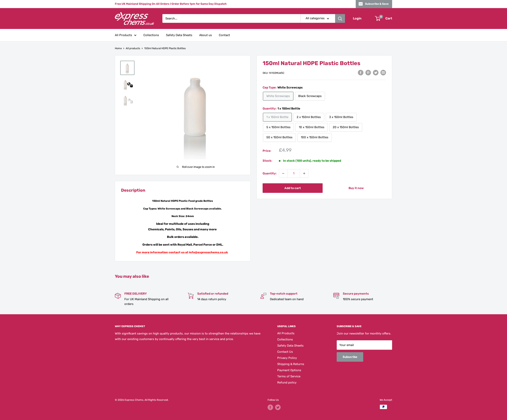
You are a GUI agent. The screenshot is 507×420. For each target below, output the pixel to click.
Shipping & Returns (290, 364)
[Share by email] (383, 72)
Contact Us (285, 352)
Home (118, 48)
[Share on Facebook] (360, 72)
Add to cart (292, 188)
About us (205, 35)
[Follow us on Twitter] (278, 407)
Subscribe (350, 357)
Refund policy (286, 382)
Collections (151, 35)
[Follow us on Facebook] (270, 407)
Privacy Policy (287, 358)
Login (357, 18)
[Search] (340, 18)
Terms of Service (288, 376)
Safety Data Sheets (179, 35)
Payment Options (289, 370)
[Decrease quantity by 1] (283, 173)
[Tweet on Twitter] (375, 72)
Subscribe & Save (377, 4)
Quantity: (269, 173)
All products (133, 48)
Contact (224, 35)
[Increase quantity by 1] (304, 173)
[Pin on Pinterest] (368, 72)
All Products (123, 35)
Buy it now (356, 188)
